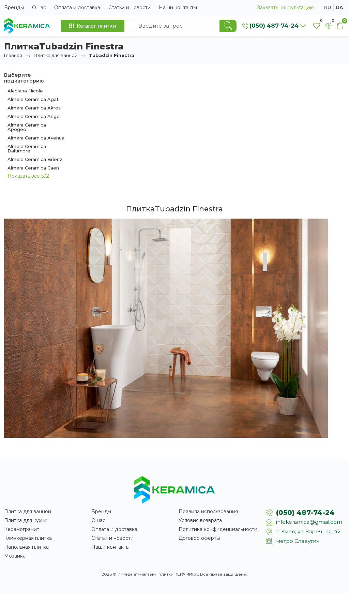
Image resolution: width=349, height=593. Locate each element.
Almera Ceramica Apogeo (26, 127)
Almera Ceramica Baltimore (26, 148)
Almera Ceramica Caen (33, 168)
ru (327, 7)
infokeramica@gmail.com (309, 521)
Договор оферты (199, 538)
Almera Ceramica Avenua (35, 137)
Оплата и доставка (77, 7)
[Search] (228, 26)
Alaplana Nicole (25, 90)
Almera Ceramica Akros (34, 107)
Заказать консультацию (285, 7)
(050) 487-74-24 (305, 512)
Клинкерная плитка (28, 538)
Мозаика (15, 556)
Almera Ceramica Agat (33, 99)
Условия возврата (200, 520)
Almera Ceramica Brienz (34, 159)
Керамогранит (21, 529)
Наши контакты (178, 7)
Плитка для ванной (55, 55)
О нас (39, 7)
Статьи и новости (129, 7)
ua (339, 7)
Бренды (14, 7)
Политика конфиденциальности (218, 529)
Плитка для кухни (25, 520)
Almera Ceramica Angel (34, 116)
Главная (13, 55)
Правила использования (208, 511)
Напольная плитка (26, 547)
